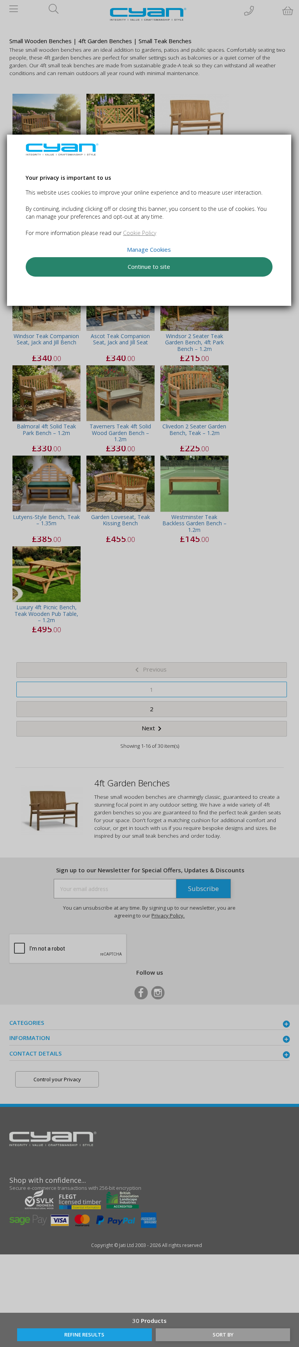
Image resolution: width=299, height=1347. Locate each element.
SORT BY (223, 1334)
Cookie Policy (139, 233)
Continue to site (149, 267)
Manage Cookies (149, 249)
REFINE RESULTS (84, 1334)
